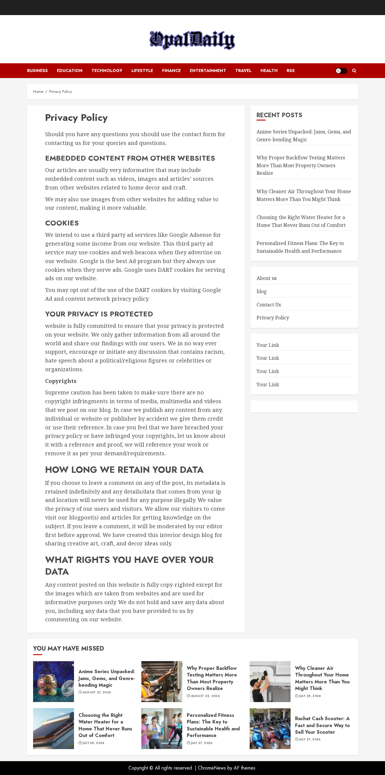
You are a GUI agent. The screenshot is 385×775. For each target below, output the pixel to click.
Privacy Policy (273, 317)
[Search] (354, 71)
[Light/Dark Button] (341, 71)
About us (267, 278)
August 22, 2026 (205, 696)
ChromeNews (212, 767)
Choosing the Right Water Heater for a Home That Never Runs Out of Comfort (105, 725)
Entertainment (208, 70)
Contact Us (269, 304)
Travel (243, 70)
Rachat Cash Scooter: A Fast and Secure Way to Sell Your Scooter (322, 725)
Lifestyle (142, 70)
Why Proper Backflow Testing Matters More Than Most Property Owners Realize (301, 165)
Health (269, 70)
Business (37, 70)
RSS (291, 70)
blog (262, 291)
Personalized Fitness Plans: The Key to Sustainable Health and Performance (213, 725)
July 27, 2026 (201, 743)
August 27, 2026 (97, 692)
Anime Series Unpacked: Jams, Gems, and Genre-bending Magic (304, 135)
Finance (171, 70)
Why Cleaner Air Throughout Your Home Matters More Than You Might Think (304, 195)
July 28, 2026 (310, 696)
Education (69, 70)
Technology (106, 70)
